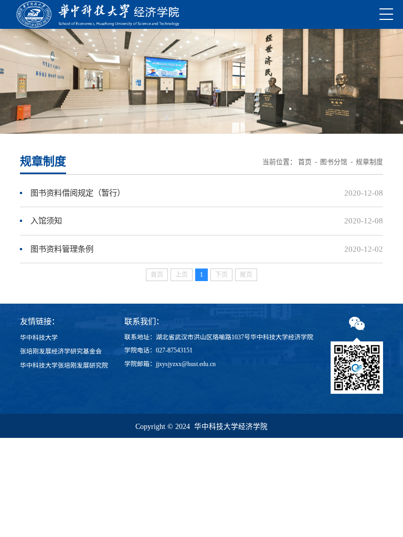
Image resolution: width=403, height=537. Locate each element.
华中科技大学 (39, 337)
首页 (305, 162)
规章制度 (369, 162)
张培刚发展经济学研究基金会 (61, 351)
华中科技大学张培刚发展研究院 (64, 365)
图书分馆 (333, 162)
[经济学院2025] (98, 14)
